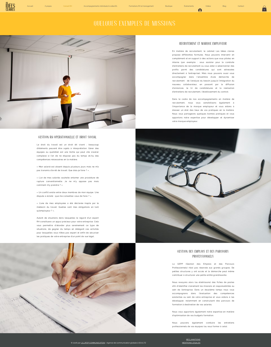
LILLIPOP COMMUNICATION (93, 343)
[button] (264, 8)
